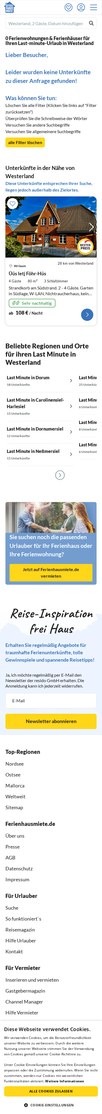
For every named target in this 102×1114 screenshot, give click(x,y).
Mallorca (14, 786)
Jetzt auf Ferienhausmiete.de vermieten (51, 572)
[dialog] (51, 1067)
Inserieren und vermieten (32, 980)
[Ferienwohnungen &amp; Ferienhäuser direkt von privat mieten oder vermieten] (9, 7)
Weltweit (15, 796)
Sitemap (14, 807)
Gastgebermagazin (25, 991)
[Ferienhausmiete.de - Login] (82, 7)
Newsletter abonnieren (51, 721)
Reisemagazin (20, 930)
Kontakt (14, 951)
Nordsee (14, 764)
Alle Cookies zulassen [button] (51, 1091)
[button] (95, 7)
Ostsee (12, 775)
